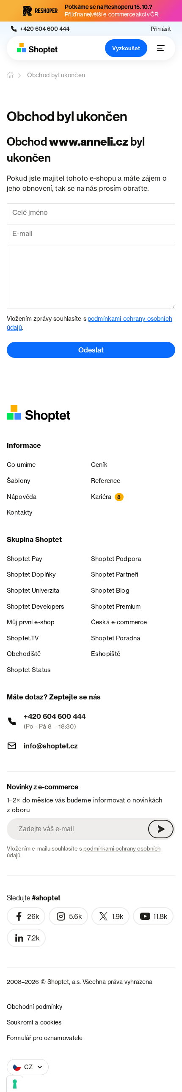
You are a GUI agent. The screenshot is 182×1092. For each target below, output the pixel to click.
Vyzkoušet (126, 48)
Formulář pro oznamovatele (45, 1037)
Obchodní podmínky (34, 1006)
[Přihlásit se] (161, 829)
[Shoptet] (37, 48)
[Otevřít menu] (160, 48)
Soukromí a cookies (34, 1022)
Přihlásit (161, 29)
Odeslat (91, 350)
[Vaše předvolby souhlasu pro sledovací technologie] (15, 1084)
